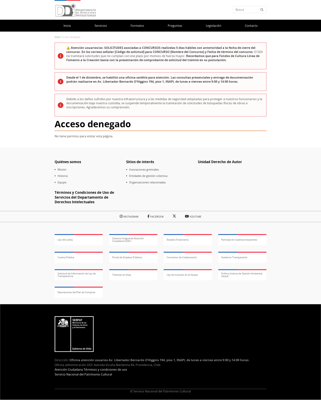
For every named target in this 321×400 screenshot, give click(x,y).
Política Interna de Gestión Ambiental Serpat (241, 275)
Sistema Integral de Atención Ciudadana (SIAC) (128, 240)
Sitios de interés (140, 161)
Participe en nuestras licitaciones (239, 239)
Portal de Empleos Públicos (127, 257)
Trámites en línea (121, 274)
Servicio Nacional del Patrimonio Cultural (83, 374)
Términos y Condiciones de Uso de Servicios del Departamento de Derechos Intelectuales (84, 197)
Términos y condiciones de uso (105, 369)
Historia (63, 176)
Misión (62, 169)
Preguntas (175, 26)
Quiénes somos (68, 161)
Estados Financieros (178, 239)
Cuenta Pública (66, 257)
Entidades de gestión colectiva (148, 176)
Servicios (101, 26)
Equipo (62, 182)
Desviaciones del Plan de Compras (76, 292)
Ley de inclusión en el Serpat (182, 274)
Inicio (67, 26)
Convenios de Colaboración (182, 257)
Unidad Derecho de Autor (220, 161)
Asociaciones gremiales (144, 169)
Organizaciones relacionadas (147, 182)
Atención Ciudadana (69, 369)
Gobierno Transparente (234, 257)
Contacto (251, 26)
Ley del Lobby (65, 239)
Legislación (213, 26)
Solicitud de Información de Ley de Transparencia (77, 275)
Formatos (137, 26)
